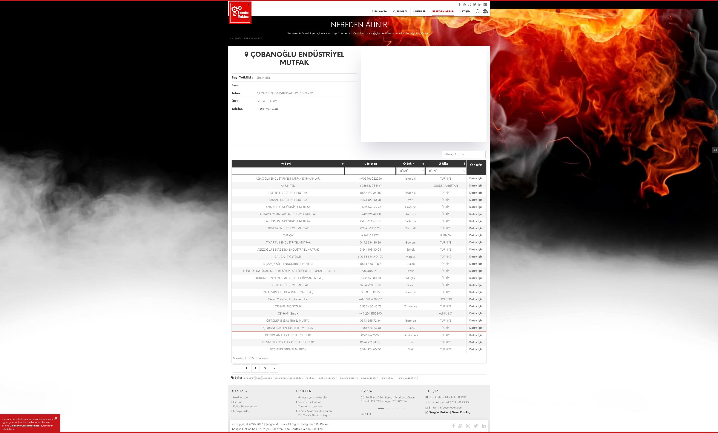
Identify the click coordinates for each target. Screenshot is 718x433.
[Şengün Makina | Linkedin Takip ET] (480, 4)
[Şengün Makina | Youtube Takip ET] (464, 4)
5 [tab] (403, 408)
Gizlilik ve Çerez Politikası (24, 425)
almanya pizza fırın (349, 378)
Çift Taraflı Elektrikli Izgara (314, 415)
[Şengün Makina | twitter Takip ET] (475, 4)
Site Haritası (292, 429)
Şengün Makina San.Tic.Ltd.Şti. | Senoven (257, 429)
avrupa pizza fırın (369, 378)
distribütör (249, 378)
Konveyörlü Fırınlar (309, 402)
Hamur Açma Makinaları (313, 397)
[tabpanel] (391, 400)
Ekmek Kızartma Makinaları (315, 411)
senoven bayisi (388, 378)
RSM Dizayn (321, 424)
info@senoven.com (450, 407)
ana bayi (267, 378)
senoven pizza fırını (407, 378)
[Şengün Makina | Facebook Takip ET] (460, 4)
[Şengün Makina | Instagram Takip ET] (469, 4)
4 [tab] (398, 408)
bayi (258, 378)
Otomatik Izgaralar (310, 406)
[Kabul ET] (56, 418)
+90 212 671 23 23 (457, 402)
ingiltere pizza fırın (328, 378)
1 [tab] (381, 408)
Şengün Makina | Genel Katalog (449, 412)
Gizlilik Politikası (313, 429)
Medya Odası (241, 411)
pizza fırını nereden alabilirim (288, 378)
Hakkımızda (240, 397)
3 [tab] (393, 408)
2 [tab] (388, 408)
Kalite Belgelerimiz (245, 406)
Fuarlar (237, 402)
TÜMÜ (368, 414)
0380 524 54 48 (267, 109)
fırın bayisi (311, 378)
